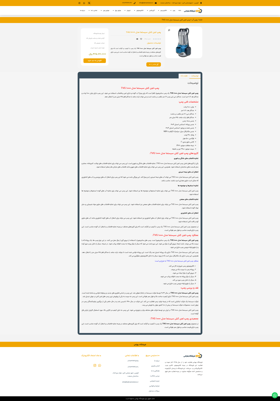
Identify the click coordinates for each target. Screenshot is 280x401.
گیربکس (152, 10)
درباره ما (82, 10)
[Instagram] (94, 365)
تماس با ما (94, 10)
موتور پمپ (106, 10)
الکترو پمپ (163, 10)
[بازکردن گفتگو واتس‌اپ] (275, 395)
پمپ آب (195, 20)
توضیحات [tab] (194, 76)
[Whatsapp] (99, 365)
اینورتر (129, 10)
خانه (179, 10)
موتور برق (118, 10)
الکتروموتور (140, 10)
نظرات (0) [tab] (184, 76)
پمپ (174, 10)
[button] (89, 3)
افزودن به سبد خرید (95, 60)
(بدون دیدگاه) (147, 39)
